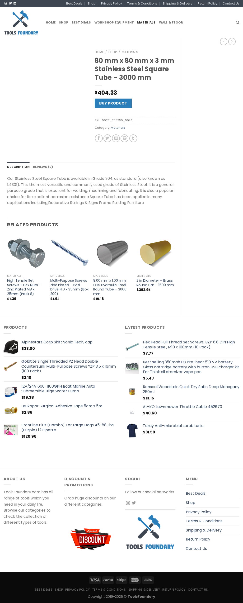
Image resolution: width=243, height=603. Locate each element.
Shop (92, 3)
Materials (146, 22)
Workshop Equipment (114, 22)
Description (18, 167)
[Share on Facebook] (99, 138)
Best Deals (74, 3)
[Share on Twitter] (107, 138)
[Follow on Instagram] (6, 3)
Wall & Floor (171, 22)
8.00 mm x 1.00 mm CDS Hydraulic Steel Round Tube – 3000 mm (109, 287)
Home (51, 22)
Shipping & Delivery (177, 3)
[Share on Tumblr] (133, 138)
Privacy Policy (111, 3)
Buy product (113, 103)
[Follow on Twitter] (10, 3)
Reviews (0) (43, 167)
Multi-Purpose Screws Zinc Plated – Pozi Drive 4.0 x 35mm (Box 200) (69, 287)
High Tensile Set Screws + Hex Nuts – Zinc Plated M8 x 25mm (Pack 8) (24, 287)
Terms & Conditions (142, 3)
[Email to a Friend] (116, 138)
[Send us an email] (15, 3)
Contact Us (231, 3)
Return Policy (207, 3)
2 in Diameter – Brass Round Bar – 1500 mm (155, 282)
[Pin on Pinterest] (124, 138)
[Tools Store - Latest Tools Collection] (21, 22)
